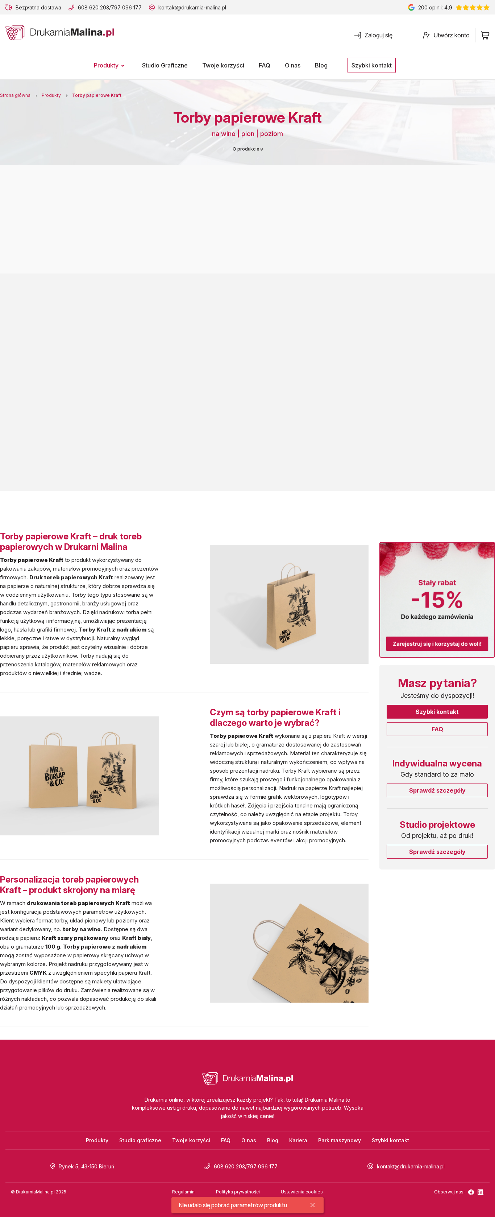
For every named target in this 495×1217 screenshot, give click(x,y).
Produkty (97, 1140)
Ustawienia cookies (302, 1192)
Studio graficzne (140, 1140)
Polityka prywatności (238, 1192)
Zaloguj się (378, 35)
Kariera (298, 1140)
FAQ (437, 729)
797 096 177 (126, 7)
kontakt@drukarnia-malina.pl (192, 7)
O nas (248, 1140)
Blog (272, 1140)
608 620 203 (93, 7)
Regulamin (183, 1192)
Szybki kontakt (437, 711)
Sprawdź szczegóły (437, 790)
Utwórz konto (451, 35)
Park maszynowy (339, 1140)
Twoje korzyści (191, 1140)
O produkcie (247, 149)
